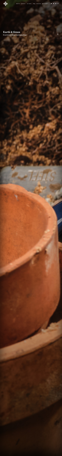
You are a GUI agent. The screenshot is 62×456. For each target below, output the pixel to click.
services (23, 3)
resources (38, 3)
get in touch (45, 3)
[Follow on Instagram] (56, 3)
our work (29, 3)
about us (18, 3)
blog (34, 3)
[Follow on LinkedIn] (53, 3)
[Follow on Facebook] (58, 3)
